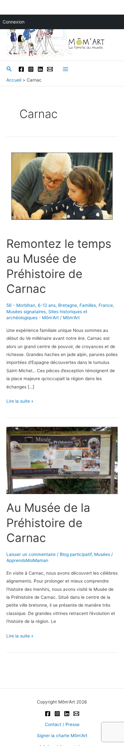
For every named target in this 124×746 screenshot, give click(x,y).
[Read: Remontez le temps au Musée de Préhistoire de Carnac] (62, 188)
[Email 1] (50, 69)
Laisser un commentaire (31, 554)
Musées (102, 554)
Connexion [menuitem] (13, 21)
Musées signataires (26, 311)
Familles (87, 305)
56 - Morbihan (20, 305)
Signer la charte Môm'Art (62, 735)
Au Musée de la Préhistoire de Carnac (48, 523)
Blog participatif (76, 554)
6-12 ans (47, 305)
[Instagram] (31, 69)
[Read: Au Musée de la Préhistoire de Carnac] (62, 459)
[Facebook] (21, 69)
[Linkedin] (40, 69)
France (106, 305)
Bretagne (67, 305)
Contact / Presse (62, 724)
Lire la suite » (19, 401)
